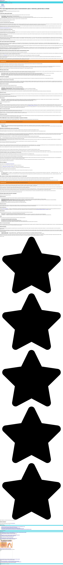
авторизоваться (13, 523)
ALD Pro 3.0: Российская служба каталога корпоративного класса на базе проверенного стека (13, 526)
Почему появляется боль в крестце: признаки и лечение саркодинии (8, 538)
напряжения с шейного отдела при (32, 105)
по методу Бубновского (5, 208)
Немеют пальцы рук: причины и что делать (5, 548)
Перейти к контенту (2, 0)
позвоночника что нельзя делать (10, 163)
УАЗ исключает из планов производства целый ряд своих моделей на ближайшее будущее (12, 528)
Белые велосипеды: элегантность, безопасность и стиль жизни (9, 527)
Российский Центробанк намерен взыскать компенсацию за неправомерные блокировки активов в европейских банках (16, 529)
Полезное (2, 4)
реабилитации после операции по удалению (8, 166)
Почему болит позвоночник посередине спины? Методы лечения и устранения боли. (10, 561)
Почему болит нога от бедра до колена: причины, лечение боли (8, 535)
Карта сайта (2, 5)
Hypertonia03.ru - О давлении (3, 1)
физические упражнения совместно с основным (42, 209)
